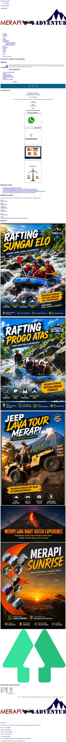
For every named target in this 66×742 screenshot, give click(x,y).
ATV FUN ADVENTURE (8, 72)
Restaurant (5, 47)
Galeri (4, 51)
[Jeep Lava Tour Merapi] (33, 504)
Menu (4, 38)
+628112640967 (4, 8)
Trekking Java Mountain (11, 43)
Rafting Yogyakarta (10, 45)
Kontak (4, 50)
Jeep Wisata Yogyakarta (10, 42)
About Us (4, 62)
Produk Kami (6, 41)
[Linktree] (33, 682)
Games (4, 73)
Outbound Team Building (8, 76)
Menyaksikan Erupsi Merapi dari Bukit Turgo (12, 187)
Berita (4, 49)
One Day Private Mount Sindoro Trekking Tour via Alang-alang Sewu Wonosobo (19, 189)
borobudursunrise (4, 214)
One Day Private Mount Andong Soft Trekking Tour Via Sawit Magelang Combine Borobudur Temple (24, 191)
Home (4, 39)
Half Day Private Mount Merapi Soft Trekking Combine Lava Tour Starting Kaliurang (20, 190)
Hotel (4, 46)
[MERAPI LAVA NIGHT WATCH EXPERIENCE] (33, 541)
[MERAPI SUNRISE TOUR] (33, 628)
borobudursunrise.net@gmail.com (21, 218)
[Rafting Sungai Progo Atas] (33, 410)
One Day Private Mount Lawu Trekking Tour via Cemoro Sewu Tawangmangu (19, 192)
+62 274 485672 (4, 201)
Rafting (4, 78)
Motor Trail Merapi (7, 74)
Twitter (4, 33)
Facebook (5, 34)
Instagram (5, 35)
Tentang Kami (6, 40)
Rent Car (5, 48)
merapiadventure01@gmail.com (7, 218)
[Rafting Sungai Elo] (33, 316)
